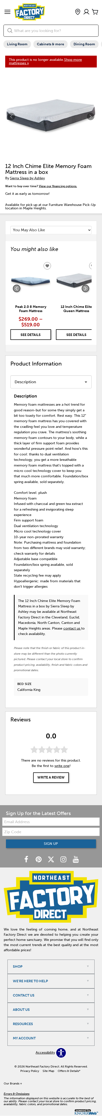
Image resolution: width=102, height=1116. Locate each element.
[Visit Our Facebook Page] (26, 860)
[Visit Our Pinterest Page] (39, 860)
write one (62, 766)
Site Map (48, 1071)
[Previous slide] (16, 288)
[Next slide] (85, 288)
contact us (72, 628)
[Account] (86, 12)
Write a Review (51, 777)
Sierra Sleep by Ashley (27, 178)
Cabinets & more (50, 44)
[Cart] (95, 12)
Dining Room (84, 44)
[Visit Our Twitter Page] (51, 860)
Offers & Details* (69, 1071)
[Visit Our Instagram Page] (63, 860)
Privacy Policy (29, 1071)
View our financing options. (58, 186)
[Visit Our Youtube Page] (76, 860)
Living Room (17, 44)
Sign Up (51, 844)
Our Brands (13, 1083)
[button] (7, 12)
